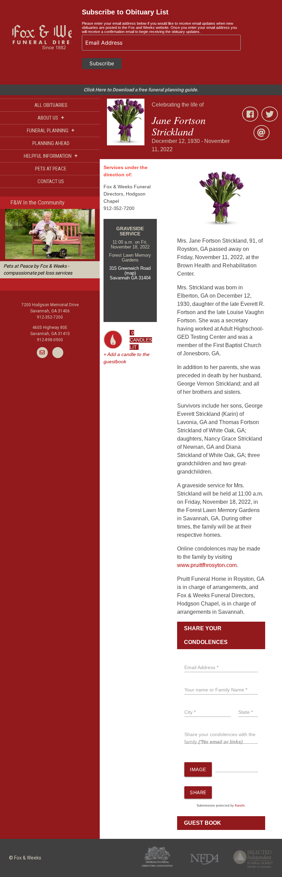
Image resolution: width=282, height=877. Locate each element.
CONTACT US (50, 181)
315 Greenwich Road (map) (130, 271)
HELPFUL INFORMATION (51, 155)
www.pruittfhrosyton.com (207, 565)
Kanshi (240, 805)
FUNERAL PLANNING (51, 130)
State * (245, 712)
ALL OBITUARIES (50, 105)
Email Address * (201, 667)
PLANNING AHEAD (50, 143)
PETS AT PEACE (50, 169)
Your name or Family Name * (215, 689)
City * (190, 712)
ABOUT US (50, 117)
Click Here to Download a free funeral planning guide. (141, 89)
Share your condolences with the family (220, 738)
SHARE (198, 792)
